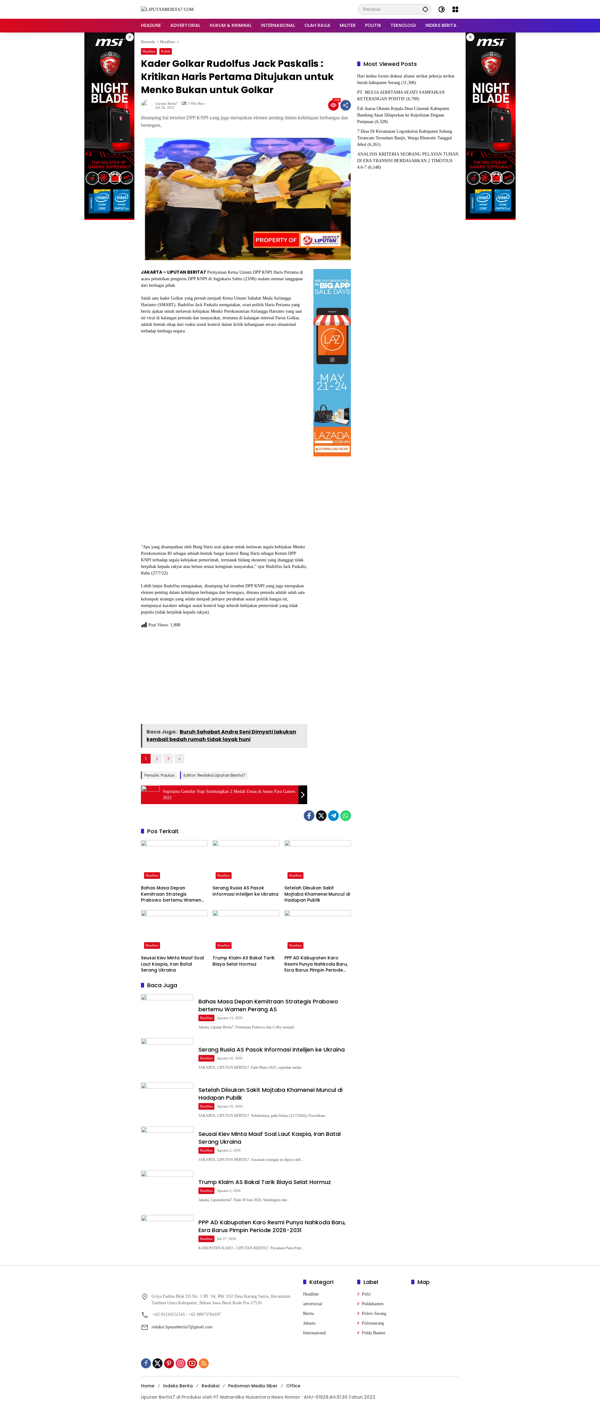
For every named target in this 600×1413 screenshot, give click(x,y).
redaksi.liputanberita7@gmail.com (182, 1327)
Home (147, 1386)
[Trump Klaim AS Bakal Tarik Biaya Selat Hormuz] (245, 931)
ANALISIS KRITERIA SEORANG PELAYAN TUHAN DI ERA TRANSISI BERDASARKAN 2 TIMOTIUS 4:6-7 (407, 161)
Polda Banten (373, 1333)
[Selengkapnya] (219, 1283)
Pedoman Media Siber (253, 1386)
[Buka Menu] (455, 9)
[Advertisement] (224, 678)
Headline (148, 51)
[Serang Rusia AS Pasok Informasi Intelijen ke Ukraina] (245, 861)
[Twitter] (321, 815)
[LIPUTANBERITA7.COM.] (168, 9)
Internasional (314, 1333)
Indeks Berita (178, 1386)
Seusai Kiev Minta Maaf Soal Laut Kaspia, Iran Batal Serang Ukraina (172, 964)
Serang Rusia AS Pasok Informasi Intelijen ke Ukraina (245, 891)
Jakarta (309, 1323)
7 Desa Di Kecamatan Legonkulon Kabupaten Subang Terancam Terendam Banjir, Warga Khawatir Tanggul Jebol (404, 138)
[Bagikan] (345, 105)
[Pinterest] (169, 1363)
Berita (308, 1313)
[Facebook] (309, 815)
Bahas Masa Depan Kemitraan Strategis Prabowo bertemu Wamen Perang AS (171, 894)
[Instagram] (181, 1363)
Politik (165, 51)
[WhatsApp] (345, 815)
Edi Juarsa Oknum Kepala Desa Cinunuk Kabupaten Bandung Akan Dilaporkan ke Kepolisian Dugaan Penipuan (403, 115)
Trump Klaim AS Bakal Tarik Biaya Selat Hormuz (243, 961)
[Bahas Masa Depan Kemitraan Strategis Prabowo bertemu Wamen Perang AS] (174, 861)
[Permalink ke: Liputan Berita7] (148, 105)
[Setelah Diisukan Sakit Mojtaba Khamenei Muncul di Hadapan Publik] (317, 861)
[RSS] (204, 1363)
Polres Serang (374, 1313)
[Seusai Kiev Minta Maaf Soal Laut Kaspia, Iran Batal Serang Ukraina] (174, 931)
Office (293, 1386)
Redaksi (210, 1386)
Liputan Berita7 (166, 103)
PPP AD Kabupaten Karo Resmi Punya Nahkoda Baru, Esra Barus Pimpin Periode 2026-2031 (316, 964)
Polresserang (373, 1323)
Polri (366, 1294)
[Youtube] (192, 1363)
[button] (425, 9)
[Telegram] (333, 815)
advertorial (312, 1303)
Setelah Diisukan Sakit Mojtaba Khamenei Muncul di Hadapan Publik (317, 894)
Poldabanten (372, 1303)
